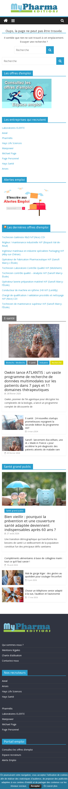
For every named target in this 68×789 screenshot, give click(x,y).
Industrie (44, 362)
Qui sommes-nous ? (12, 644)
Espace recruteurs (11, 754)
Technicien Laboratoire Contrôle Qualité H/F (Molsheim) (32, 268)
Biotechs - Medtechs (15, 362)
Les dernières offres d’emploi (27, 227)
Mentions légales (11, 650)
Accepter (35, 786)
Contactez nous (10, 660)
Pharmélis (7, 138)
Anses (5, 168)
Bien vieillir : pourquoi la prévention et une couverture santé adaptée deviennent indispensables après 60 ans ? (30, 523)
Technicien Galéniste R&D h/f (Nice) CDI (23, 237)
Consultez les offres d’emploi (17, 749)
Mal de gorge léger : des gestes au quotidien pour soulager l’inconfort (43, 575)
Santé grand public (15, 510)
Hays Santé (8, 163)
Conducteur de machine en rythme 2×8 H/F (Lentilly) (30, 290)
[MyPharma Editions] (5, 20)
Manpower (8, 148)
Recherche (57, 362)
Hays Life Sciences (12, 143)
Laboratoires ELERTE (13, 127)
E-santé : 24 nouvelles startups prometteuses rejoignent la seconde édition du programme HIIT (42, 423)
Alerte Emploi (9, 760)
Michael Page (9, 153)
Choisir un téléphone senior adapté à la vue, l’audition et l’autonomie (43, 592)
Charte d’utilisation (12, 655)
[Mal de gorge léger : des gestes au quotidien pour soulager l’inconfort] (12, 571)
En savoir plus (50, 786)
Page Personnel (10, 158)
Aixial (4, 133)
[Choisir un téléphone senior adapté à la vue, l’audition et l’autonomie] (12, 589)
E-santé (32, 362)
